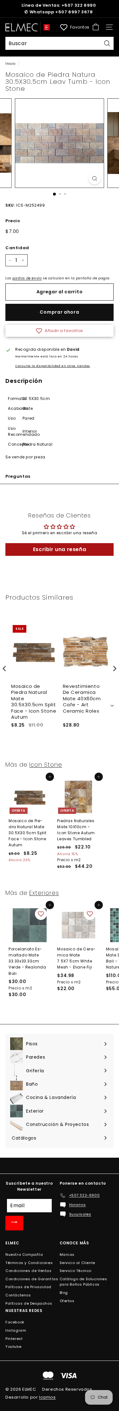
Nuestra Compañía (24, 1254)
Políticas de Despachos (28, 1303)
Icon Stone (45, 765)
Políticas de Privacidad (28, 1286)
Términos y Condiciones (29, 1262)
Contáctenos (18, 1295)
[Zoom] (95, 178)
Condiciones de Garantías (31, 1278)
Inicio (10, 63)
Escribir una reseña (59, 549)
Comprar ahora (59, 312)
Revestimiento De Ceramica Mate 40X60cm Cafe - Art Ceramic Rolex (82, 698)
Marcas (67, 1254)
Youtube (13, 1346)
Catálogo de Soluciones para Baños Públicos (83, 1281)
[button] (59, 331)
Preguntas (17, 476)
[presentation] (4, 668)
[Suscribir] (14, 1223)
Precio (12, 221)
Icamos (47, 1397)
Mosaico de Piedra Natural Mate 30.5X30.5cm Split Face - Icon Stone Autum (33, 701)
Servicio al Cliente (77, 1262)
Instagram (15, 1330)
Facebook (14, 1322)
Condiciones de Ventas (28, 1270)
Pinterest (14, 1338)
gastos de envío (27, 278)
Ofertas (67, 1300)
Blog (64, 1292)
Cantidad (17, 248)
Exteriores (44, 893)
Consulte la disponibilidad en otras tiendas (52, 366)
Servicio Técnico (76, 1270)
